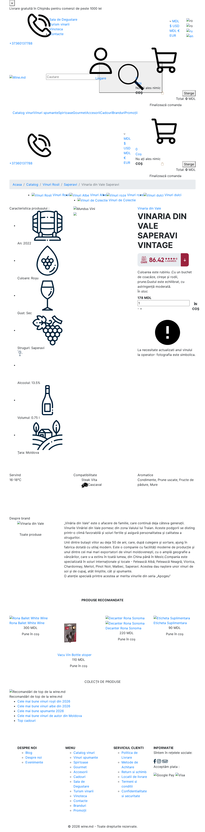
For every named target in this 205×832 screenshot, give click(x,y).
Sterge (189, 93)
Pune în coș (30, 634)
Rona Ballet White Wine (26, 623)
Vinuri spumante (46, 113)
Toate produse (30, 534)
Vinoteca (56, 29)
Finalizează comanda (166, 105)
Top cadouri (26, 721)
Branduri (118, 113)
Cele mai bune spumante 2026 (40, 711)
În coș (195, 306)
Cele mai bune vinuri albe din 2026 (43, 706)
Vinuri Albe (98, 195)
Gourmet (79, 113)
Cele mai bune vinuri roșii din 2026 (43, 701)
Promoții (131, 113)
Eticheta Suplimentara (170, 623)
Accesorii (93, 113)
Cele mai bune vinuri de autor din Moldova (49, 716)
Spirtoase (65, 113)
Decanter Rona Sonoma (123, 628)
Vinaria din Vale (149, 208)
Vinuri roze (135, 195)
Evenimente (34, 762)
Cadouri (106, 113)
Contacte (56, 34)
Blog (28, 753)
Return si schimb (134, 772)
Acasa (17, 184)
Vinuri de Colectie (122, 200)
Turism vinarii (59, 24)
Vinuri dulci (173, 195)
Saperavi (70, 184)
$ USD (174, 26)
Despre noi (33, 757)
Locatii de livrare (134, 777)
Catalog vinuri (23, 113)
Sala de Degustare (63, 19)
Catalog (32, 184)
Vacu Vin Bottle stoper (74, 655)
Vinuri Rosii (51, 184)
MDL (175, 21)
